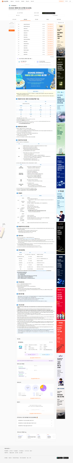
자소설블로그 (16, 450)
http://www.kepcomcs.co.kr (48, 349)
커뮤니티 (32, 1)
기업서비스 (66, 1)
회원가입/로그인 (61, 1)
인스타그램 (27, 450)
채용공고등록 (12, 452)
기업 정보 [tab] (36, 19)
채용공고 (12, 1)
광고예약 (16, 452)
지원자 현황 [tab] (59, 19)
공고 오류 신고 (52, 56)
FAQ (27, 457)
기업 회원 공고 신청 (61, 22)
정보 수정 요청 (50, 360)
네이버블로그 (21, 450)
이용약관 (10, 457)
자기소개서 (17, 1)
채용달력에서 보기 (11, 30)
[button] (26, 63)
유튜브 (31, 450)
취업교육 (27, 1)
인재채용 (5, 457)
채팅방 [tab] (47, 19)
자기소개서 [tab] (14, 19)
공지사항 (11, 450)
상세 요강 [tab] (25, 19)
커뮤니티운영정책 (23, 457)
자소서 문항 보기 (50, 24)
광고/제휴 (20, 452)
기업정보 (22, 1)
